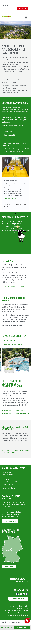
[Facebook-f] (17, 594)
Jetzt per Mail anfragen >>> (14, 448)
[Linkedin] (27, 594)
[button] (26, 17)
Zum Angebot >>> (10, 199)
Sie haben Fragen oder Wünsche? (15, 428)
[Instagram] (20, 594)
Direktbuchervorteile (15, 217)
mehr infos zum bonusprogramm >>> (15, 414)
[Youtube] (24, 594)
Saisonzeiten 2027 (10, 135)
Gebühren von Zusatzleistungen (14, 344)
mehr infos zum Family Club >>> (15, 410)
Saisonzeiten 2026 (10, 131)
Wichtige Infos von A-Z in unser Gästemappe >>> (15, 451)
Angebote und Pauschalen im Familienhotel (13, 49)
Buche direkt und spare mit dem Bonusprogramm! (12, 384)
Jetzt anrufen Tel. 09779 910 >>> (15, 445)
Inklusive (7, 260)
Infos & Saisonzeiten (14, 335)
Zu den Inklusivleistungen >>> (14, 287)
